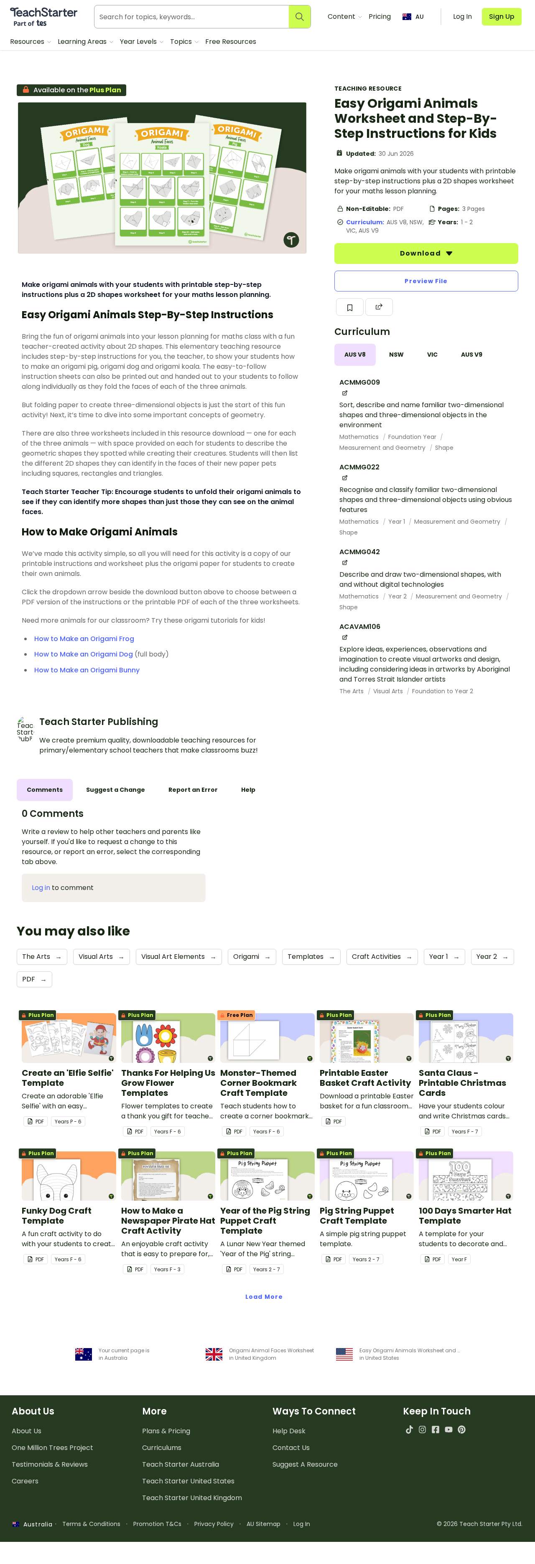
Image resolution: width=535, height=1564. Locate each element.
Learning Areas (83, 41)
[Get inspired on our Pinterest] (461, 1429)
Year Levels (139, 41)
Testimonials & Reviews (50, 1464)
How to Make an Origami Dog (83, 654)
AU (419, 17)
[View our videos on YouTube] (448, 1429)
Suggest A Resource (305, 1464)
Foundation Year (413, 437)
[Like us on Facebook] (435, 1429)
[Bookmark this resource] (350, 307)
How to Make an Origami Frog (84, 639)
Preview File (426, 281)
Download (421, 253)
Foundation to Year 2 (442, 691)
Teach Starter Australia (180, 1464)
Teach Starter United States (188, 1481)
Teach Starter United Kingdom (192, 1498)
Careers (25, 1481)
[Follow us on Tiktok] (409, 1429)
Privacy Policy (214, 1524)
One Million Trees (52, 1447)
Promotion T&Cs (157, 1524)
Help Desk (289, 1431)
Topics (182, 41)
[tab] (355, 355)
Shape (444, 448)
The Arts (352, 691)
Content (342, 16)
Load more (264, 1297)
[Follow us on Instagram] (422, 1429)
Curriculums (161, 1447)
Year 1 (397, 521)
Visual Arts (389, 691)
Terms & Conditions (91, 1524)
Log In (301, 1524)
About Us (26, 1431)
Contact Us (291, 1447)
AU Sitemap (263, 1524)
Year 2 (398, 596)
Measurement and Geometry (383, 448)
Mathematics (359, 437)
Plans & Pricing (166, 1431)
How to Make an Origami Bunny (87, 670)
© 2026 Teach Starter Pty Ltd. (479, 1524)
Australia (36, 1524)
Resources (28, 41)
